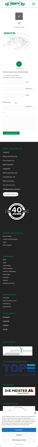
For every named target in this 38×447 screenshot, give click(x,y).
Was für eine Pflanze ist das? (10, 300)
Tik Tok (5, 329)
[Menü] (32, 3)
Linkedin (6, 325)
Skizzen (4, 242)
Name (27, 82)
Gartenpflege (6, 297)
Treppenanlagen (7, 265)
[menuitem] (32, 3)
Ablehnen (19, 435)
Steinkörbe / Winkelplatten (9, 271)
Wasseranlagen (6, 274)
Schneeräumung (7, 306)
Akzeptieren (19, 430)
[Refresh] (16, 102)
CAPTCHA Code (28, 106)
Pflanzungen (6, 277)
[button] (35, 413)
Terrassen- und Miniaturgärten (10, 239)
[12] (19, 16)
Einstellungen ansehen (19, 440)
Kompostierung (6, 303)
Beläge (4, 262)
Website (27, 95)
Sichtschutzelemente (8, 268)
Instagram (6, 317)
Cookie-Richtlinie (19, 444)
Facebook (6, 321)
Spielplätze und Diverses (9, 283)
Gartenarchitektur (7, 236)
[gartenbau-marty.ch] (16, 3)
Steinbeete (5, 280)
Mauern (5, 259)
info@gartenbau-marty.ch (11, 189)
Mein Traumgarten (7, 245)
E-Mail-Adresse (29, 88)
